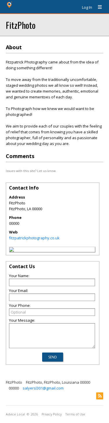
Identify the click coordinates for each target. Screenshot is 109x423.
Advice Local (15, 414)
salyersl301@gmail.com (43, 388)
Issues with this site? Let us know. (31, 171)
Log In (87, 7)
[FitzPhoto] (11, 250)
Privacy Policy (52, 414)
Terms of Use (75, 414)
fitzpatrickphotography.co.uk (34, 237)
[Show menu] (97, 7)
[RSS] (99, 395)
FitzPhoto (20, 25)
